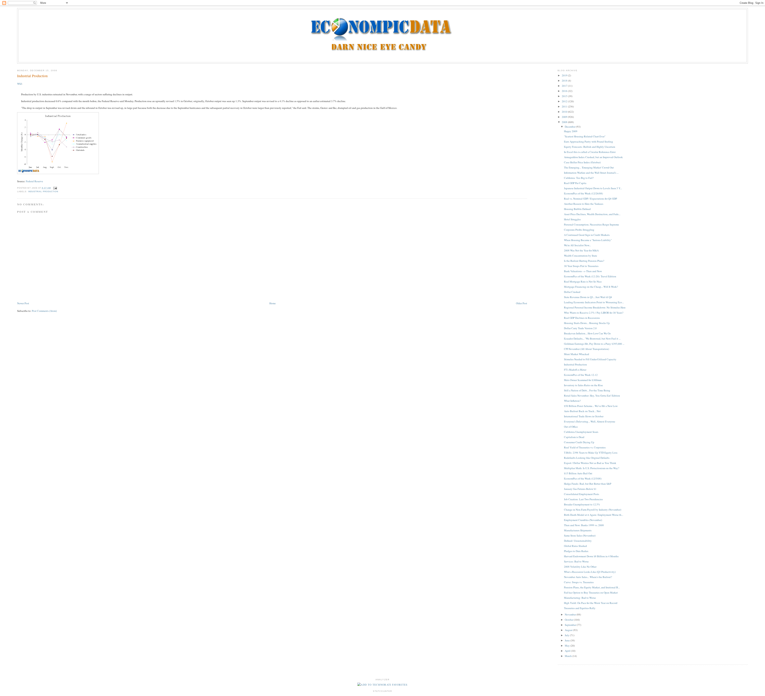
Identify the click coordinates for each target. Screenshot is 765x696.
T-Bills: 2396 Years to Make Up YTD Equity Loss (590, 452)
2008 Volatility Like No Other (580, 566)
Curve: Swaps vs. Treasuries (579, 582)
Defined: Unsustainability (578, 540)
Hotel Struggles (572, 219)
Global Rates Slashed (575, 546)
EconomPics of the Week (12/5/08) (582, 478)
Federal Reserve (34, 181)
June (567, 640)
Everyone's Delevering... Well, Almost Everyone (589, 421)
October (569, 619)
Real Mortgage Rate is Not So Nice (583, 281)
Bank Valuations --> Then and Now (583, 271)
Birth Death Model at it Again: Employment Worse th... (593, 515)
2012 (565, 101)
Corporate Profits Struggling (579, 229)
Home (272, 303)
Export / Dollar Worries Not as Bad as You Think (590, 463)
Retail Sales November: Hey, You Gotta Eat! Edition (592, 395)
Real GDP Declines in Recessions (582, 318)
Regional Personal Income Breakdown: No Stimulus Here (595, 307)
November (571, 614)
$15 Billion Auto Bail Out (578, 473)
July (567, 635)
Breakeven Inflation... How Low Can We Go (587, 333)
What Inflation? (572, 401)
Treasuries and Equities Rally (579, 608)
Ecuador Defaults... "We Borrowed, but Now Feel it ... (592, 338)
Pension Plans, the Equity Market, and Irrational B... (592, 587)
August (569, 630)
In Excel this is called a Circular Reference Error (590, 152)
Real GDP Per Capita (575, 183)
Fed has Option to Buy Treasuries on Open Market (591, 592)
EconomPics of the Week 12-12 (581, 375)
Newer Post (23, 303)
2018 (565, 80)
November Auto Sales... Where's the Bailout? (588, 577)
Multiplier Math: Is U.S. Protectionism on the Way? (591, 468)
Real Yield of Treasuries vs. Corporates (585, 447)
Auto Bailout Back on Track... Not (582, 411)
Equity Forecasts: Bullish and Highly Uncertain (589, 147)
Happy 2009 (570, 131)
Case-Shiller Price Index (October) (582, 162)
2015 (565, 96)
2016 (565, 91)
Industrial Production (32, 75)
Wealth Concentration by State (580, 255)
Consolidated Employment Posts (581, 494)
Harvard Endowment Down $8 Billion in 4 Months (591, 556)
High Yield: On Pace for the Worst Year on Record (590, 603)
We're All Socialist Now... (577, 245)
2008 (565, 122)
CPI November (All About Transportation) (586, 349)
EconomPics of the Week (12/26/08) (583, 193)
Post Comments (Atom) (44, 311)
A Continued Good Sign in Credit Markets (587, 235)
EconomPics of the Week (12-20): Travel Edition (590, 276)
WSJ (19, 84)
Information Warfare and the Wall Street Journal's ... (591, 172)
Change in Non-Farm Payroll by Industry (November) (592, 509)
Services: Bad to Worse (576, 561)
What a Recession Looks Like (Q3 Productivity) (590, 572)
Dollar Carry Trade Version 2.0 (580, 328)
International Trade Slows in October (583, 416)
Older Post (521, 303)
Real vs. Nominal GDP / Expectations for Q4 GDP (590, 198)
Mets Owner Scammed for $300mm (582, 380)
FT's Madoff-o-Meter (575, 369)
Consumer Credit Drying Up (579, 442)
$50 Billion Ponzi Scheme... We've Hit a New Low (591, 406)
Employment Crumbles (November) (583, 520)
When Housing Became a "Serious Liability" (588, 240)
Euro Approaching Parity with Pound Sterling (588, 141)
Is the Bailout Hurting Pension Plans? (584, 261)
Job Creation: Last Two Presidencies (583, 499)
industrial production (43, 191)
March (568, 656)
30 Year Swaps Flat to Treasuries (581, 266)
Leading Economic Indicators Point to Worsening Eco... (594, 302)
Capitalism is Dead (574, 437)
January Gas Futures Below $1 (580, 489)
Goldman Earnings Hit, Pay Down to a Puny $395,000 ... (594, 344)
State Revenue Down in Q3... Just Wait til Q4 (588, 297)
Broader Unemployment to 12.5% (582, 504)
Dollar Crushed (572, 292)
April (568, 651)
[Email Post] (55, 188)
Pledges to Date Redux (576, 551)
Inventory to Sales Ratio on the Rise (583, 385)
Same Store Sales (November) (579, 535)
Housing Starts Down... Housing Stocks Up (587, 323)
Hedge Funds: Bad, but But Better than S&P (587, 483)
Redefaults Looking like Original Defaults (586, 458)
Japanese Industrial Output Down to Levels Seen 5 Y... (593, 188)
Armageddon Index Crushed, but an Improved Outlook (593, 157)
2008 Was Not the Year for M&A (581, 250)
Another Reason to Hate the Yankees (583, 204)
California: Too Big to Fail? (579, 178)
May (567, 645)
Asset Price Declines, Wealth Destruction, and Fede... (592, 214)
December (570, 126)
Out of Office (571, 426)
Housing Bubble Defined (577, 209)
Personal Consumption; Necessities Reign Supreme (591, 224)
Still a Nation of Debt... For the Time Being (587, 390)
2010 (565, 111)
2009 (565, 117)
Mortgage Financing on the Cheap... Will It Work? (591, 286)
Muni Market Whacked (576, 354)
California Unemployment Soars (581, 432)
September (571, 625)
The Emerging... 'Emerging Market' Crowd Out (589, 167)
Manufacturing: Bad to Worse (580, 598)
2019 (565, 75)
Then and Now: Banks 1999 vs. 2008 (584, 525)
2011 (565, 106)
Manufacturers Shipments (577, 530)
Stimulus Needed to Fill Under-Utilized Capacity (590, 359)
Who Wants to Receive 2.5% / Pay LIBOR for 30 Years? (593, 312)
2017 (565, 86)
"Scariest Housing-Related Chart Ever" (584, 136)
